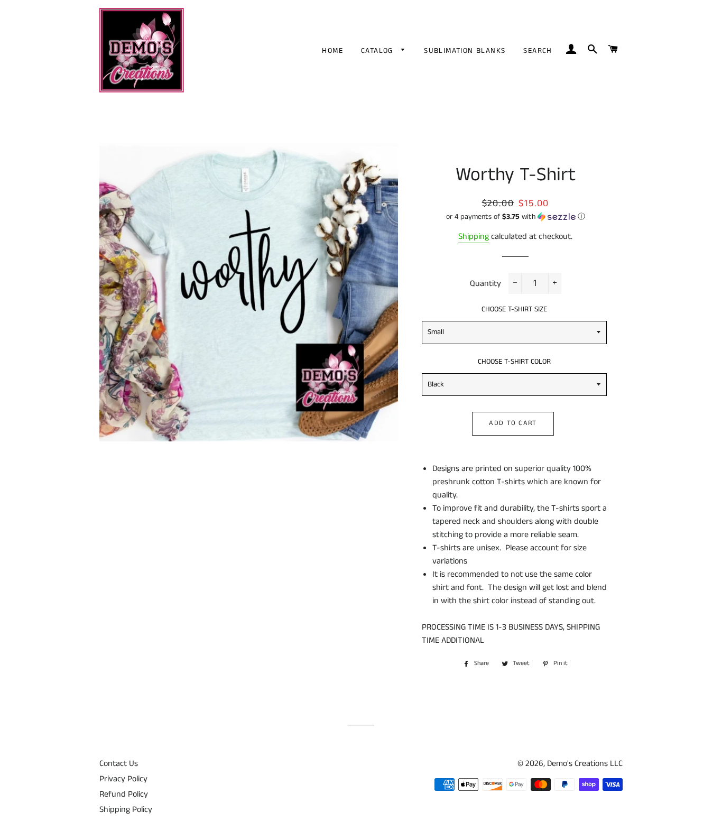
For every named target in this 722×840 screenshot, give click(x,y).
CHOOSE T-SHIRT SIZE (514, 309)
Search (537, 50)
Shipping (473, 236)
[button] (515, 216)
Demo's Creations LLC (585, 764)
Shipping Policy (125, 810)
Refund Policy (123, 794)
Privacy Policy (123, 779)
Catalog (378, 50)
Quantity (485, 284)
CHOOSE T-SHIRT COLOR (514, 361)
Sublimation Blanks (464, 50)
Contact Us (118, 764)
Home (332, 50)
